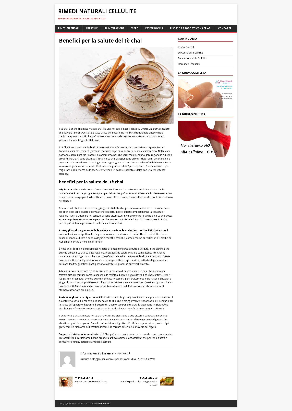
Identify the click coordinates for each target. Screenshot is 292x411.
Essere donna (154, 28)
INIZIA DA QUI (186, 47)
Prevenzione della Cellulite (192, 58)
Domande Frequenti (189, 63)
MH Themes (105, 403)
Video (134, 28)
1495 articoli (123, 353)
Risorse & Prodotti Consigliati (190, 28)
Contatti (224, 28)
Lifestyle (92, 28)
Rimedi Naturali (68, 28)
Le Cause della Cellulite (190, 52)
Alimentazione (114, 28)
